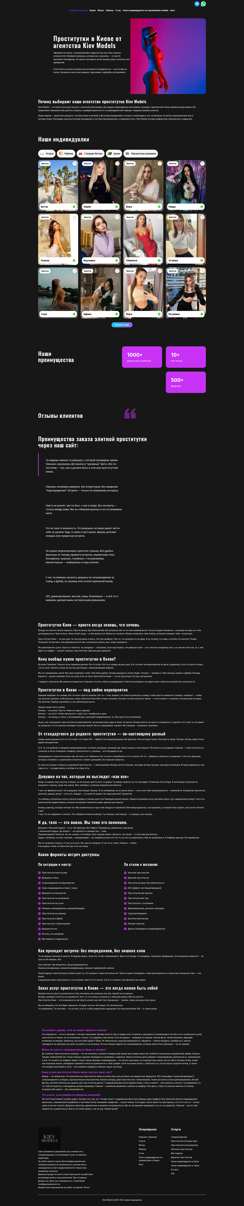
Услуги (92, 10)
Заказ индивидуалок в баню (185, 1161)
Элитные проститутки (181, 1149)
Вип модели (177, 1153)
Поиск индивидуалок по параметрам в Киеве (145, 10)
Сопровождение (179, 1137)
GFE (172, 1173)
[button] (197, 3)
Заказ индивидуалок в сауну (185, 1165)
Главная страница (78, 10)
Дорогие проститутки (181, 1157)
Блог (172, 10)
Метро (101, 10)
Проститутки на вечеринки (184, 1145)
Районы (109, 10)
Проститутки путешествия (184, 1141)
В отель (174, 1169)
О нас (118, 10)
